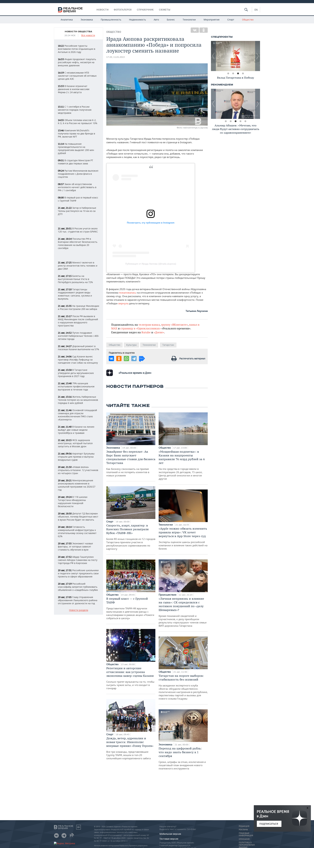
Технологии (189, 19)
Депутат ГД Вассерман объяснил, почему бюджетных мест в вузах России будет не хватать (78, 516)
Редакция (244, 826)
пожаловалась (127, 292)
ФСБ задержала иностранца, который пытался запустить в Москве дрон (75, 443)
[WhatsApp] (126, 358)
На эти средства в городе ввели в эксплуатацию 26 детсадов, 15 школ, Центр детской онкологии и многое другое (182, 465)
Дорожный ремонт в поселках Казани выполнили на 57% (78, 348)
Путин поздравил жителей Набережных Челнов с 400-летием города (78, 336)
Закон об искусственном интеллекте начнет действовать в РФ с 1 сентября (77, 187)
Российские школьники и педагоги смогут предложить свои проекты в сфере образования (78, 573)
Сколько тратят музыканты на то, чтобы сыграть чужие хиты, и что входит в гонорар (130, 678)
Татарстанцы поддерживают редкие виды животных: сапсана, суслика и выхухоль (75, 294)
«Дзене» (159, 332)
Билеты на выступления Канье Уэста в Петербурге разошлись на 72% (75, 279)
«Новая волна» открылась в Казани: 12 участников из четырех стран (78, 470)
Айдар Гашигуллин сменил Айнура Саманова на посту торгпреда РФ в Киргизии (77, 560)
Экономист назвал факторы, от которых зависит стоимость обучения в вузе (75, 546)
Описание (244, 839)
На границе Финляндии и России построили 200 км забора (78, 307)
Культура (131, 344)
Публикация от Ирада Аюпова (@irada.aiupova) (150, 263)
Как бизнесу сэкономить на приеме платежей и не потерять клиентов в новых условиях (130, 463)
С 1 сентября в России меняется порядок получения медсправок (74, 109)
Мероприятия (211, 19)
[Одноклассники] (204, 30)
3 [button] (238, 73)
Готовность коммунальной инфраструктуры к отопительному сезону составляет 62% (77, 531)
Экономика (87, 19)
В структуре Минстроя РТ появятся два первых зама (75, 162)
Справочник (145, 9)
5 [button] (245, 121)
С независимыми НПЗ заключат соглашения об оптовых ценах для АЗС (77, 75)
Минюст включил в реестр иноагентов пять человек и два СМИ (77, 265)
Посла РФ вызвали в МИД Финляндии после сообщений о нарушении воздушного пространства (78, 321)
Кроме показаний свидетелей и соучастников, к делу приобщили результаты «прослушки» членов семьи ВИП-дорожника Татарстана (183, 612)
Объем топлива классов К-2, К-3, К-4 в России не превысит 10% (77, 122)
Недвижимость (137, 19)
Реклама (243, 830)
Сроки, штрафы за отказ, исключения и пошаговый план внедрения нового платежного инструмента (182, 758)
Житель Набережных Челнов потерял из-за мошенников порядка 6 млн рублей (78, 400)
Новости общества (78, 31)
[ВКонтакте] (195, 30)
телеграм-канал (149, 324)
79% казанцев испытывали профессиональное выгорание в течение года (76, 386)
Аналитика (67, 19)
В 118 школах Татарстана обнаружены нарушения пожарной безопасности (72, 501)
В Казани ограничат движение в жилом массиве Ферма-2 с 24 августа (73, 89)
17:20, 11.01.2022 (115, 57)
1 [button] (228, 73)
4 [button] (242, 73)
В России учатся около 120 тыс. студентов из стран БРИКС (78, 230)
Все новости (88, 35)
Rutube (146, 332)
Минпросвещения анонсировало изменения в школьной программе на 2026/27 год (76, 485)
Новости (102, 9)
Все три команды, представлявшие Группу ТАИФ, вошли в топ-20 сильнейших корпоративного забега (129, 748)
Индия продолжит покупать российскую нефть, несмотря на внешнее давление (77, 62)
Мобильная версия (170, 833)
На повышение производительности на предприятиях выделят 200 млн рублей (76, 148)
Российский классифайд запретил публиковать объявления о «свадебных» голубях (78, 586)
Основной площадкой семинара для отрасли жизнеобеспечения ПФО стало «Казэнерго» (77, 415)
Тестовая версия (168, 838)
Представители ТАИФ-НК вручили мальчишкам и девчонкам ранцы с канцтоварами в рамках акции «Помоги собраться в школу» (130, 608)
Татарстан (168, 344)
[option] (235, 56)
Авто (156, 19)
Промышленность (111, 19)
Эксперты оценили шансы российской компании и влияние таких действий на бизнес (183, 538)
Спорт (230, 19)
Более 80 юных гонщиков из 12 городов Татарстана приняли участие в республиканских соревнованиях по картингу (130, 537)
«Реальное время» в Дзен (135, 373)
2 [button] (233, 73)
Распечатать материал (192, 358)
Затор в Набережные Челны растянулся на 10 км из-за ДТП (77, 211)
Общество (247, 19)
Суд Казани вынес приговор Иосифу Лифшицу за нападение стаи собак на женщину (78, 359)
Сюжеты (164, 9)
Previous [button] (213, 56)
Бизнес (171, 19)
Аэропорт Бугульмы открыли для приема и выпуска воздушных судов (76, 456)
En (256, 9)
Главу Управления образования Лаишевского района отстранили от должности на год (77, 600)
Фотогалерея (123, 9)
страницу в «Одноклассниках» (140, 328)
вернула (123, 303)
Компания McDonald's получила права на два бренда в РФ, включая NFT (76, 133)
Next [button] (257, 56)
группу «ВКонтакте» (174, 324)
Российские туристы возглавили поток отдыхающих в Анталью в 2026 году (76, 49)
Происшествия (168, 594)
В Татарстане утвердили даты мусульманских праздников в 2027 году (76, 373)
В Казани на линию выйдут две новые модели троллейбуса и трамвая (76, 429)
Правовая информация (246, 834)
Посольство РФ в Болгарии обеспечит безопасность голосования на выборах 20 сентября (77, 243)
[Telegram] (134, 358)
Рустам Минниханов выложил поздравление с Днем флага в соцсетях (78, 173)
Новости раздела (78, 610)
